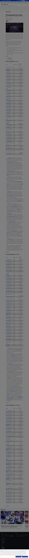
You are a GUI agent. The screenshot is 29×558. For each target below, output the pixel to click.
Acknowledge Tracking (18, 556)
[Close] (28, 550)
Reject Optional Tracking (25, 556)
